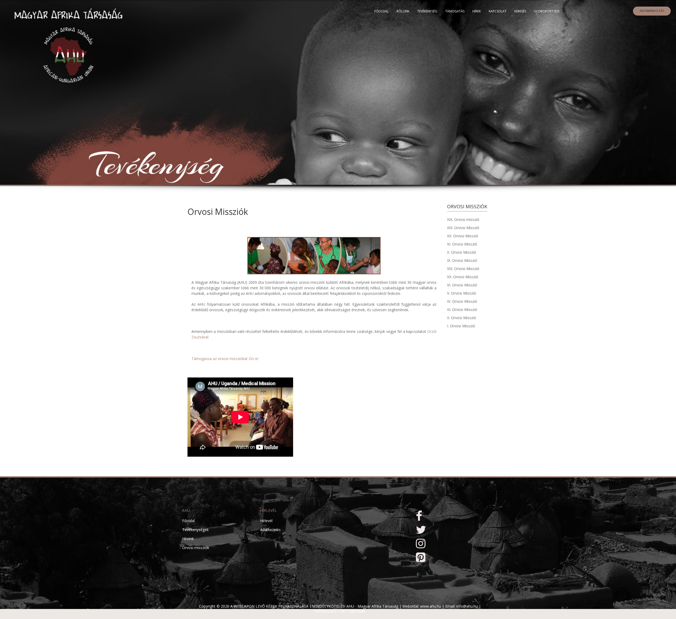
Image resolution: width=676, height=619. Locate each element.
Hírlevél (266, 520)
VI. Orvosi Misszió (462, 284)
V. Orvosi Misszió (461, 293)
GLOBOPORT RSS (546, 11)
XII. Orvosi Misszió (462, 235)
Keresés (520, 11)
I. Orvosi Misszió (461, 325)
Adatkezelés (270, 529)
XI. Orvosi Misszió (462, 244)
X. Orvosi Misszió (461, 252)
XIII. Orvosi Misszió (463, 227)
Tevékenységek (195, 529)
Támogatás (454, 11)
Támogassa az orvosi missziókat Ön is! (224, 358)
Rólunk (403, 11)
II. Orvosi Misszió (461, 317)
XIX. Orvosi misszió (463, 219)
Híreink (188, 538)
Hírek (476, 11)
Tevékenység (427, 11)
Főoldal (381, 11)
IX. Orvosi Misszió (462, 260)
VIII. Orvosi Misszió (463, 268)
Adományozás (652, 11)
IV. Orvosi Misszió (462, 301)
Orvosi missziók (195, 547)
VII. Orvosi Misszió (462, 276)
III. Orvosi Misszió (462, 309)
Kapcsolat (497, 11)
